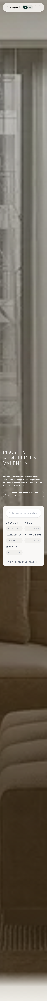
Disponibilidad (32, 535)
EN (30, 7)
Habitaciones (14, 535)
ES (25, 7)
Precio (28, 523)
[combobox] (14, 528)
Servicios (11, 546)
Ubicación (12, 523)
